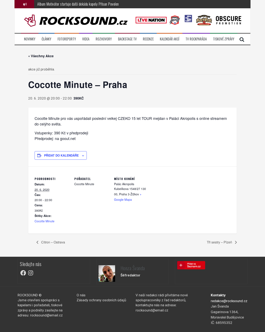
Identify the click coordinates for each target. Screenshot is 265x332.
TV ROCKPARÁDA (196, 39)
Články (46, 39)
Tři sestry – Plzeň (220, 242)
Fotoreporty (67, 39)
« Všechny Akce (41, 56)
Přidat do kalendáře (61, 155)
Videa (85, 39)
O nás (81, 295)
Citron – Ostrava (52, 242)
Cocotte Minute (44, 221)
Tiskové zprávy (223, 39)
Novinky (29, 39)
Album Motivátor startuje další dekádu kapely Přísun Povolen (78, 4)
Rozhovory (104, 39)
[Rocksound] (76, 20)
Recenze (148, 39)
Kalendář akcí (169, 39)
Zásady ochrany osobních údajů (101, 300)
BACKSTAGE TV (127, 39)
